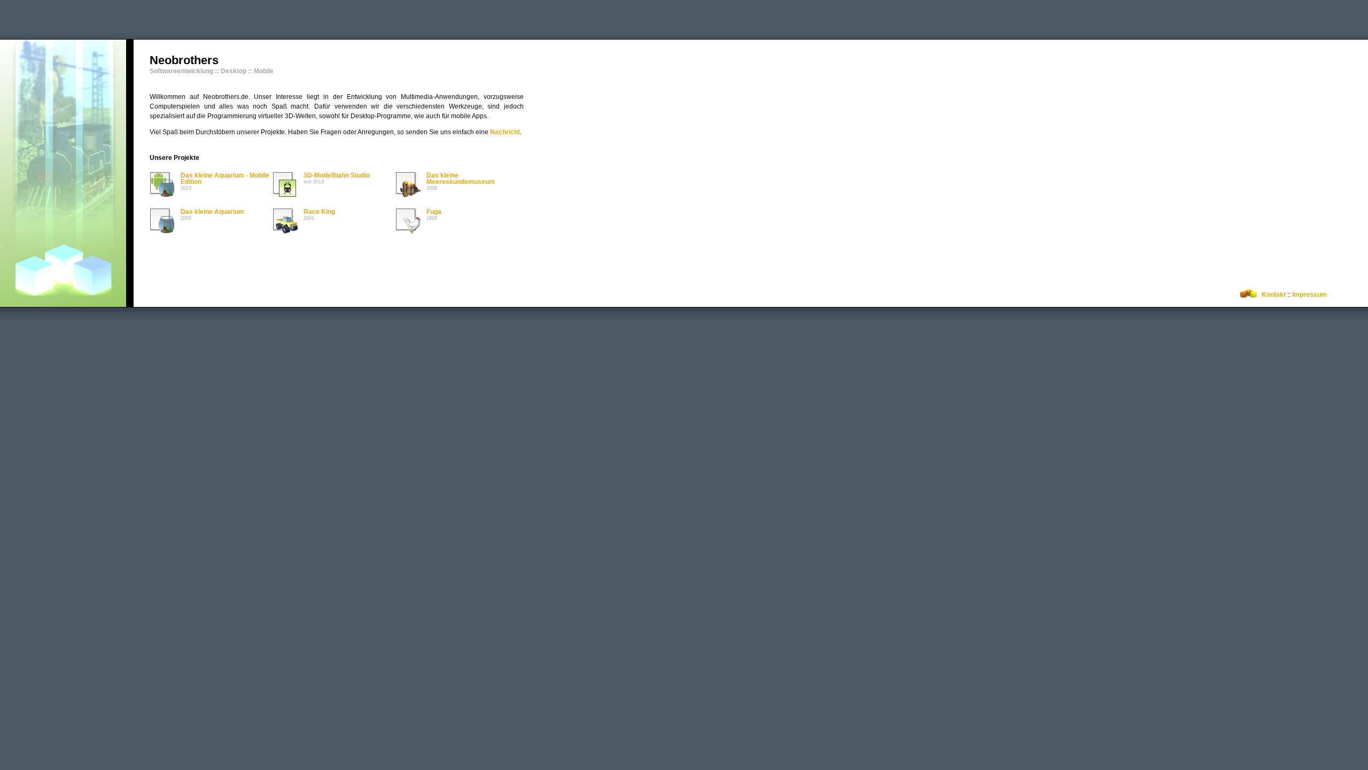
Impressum (1309, 294)
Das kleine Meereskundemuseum (460, 179)
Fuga (433, 211)
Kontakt (1274, 294)
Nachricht (505, 132)
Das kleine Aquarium (212, 211)
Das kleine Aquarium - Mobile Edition (225, 179)
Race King (319, 211)
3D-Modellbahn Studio (337, 175)
